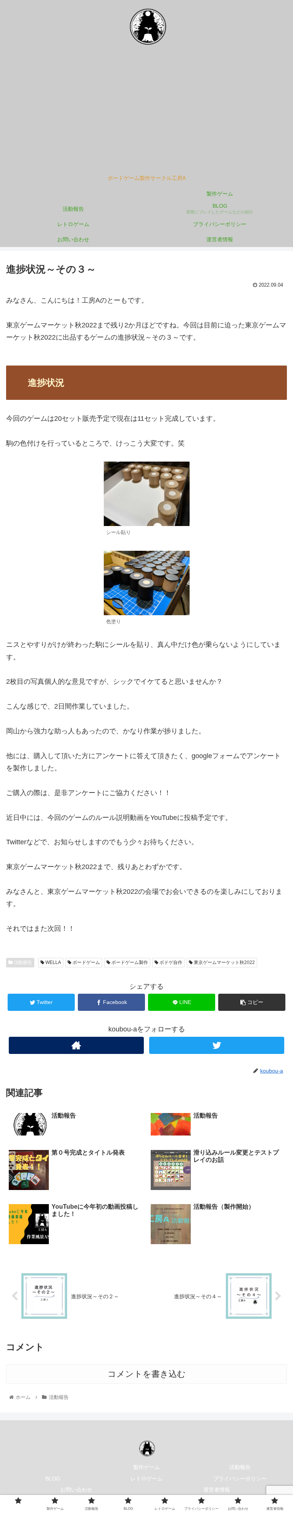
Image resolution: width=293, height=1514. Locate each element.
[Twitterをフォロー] (216, 1045)
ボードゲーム (85, 962)
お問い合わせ (76, 1490)
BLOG (52, 1479)
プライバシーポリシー (240, 1479)
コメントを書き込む (147, 1374)
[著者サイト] (76, 1045)
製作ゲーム (146, 1467)
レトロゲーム (146, 1479)
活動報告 (22, 962)
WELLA (52, 962)
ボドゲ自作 (170, 962)
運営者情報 (216, 1490)
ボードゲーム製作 (129, 962)
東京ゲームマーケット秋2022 (224, 962)
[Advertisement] (146, 112)
